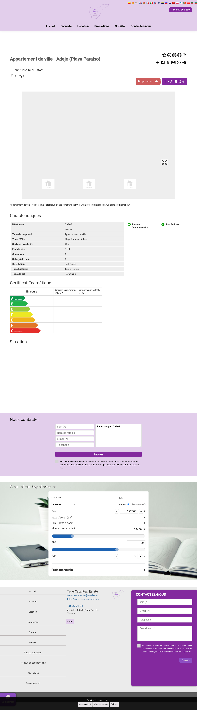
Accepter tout (85, 704)
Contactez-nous (141, 26)
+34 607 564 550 (75, 606)
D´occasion (137, 504)
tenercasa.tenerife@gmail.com (82, 595)
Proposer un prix (148, 81)
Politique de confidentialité (33, 663)
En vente (66, 26)
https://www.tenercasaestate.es (83, 599)
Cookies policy (33, 683)
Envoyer (98, 454)
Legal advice (33, 673)
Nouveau (123, 504)
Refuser (114, 704)
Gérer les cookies (100, 704)
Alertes (32, 642)
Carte (69, 621)
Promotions (101, 26)
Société (120, 26)
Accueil (50, 26)
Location (83, 26)
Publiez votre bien (33, 652)
